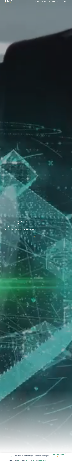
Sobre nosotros (54, 1)
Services (38, 1)
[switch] (27, 460)
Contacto (62, 1)
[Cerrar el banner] (65, 453)
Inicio (35, 1)
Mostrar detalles (45, 460)
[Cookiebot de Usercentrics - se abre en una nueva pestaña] (10, 460)
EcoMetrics (45, 1)
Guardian (49, 1)
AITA (42, 1)
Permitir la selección (58, 456)
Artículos (58, 1)
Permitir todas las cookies (58, 454)
